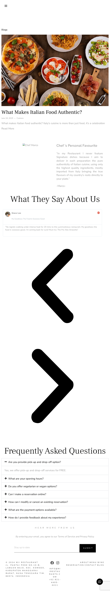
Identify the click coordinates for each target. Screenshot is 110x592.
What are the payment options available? (32, 510)
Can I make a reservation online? (27, 494)
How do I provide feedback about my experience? (37, 517)
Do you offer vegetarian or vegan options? (32, 486)
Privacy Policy (87, 536)
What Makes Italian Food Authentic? (41, 112)
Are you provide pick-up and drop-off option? (34, 462)
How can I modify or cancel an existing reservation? (38, 502)
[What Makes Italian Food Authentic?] (55, 70)
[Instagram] (57, 563)
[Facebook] (52, 563)
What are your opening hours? (26, 478)
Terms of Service (66, 536)
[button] (52, 286)
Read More (7, 128)
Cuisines (20, 118)
